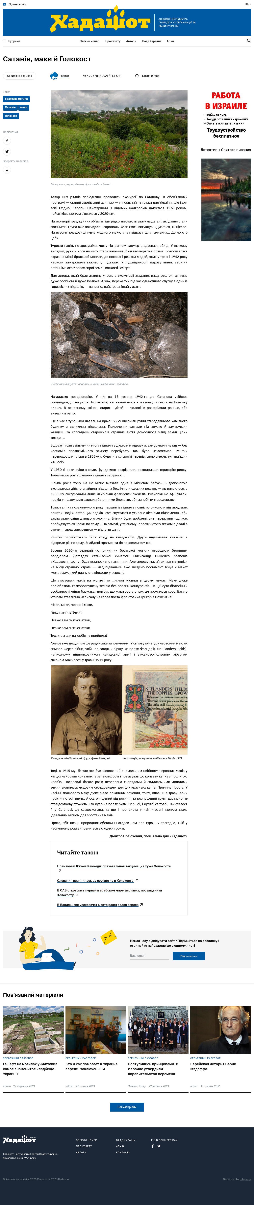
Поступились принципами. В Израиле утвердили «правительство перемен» (153, 1069)
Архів (170, 41)
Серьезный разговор (18, 1058)
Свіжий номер (89, 41)
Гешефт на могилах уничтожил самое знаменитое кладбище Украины (30, 1069)
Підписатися (17, 4)
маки (23, 107)
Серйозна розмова (19, 76)
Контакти (123, 1152)
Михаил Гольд (137, 1086)
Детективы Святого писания (226, 150)
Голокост (11, 116)
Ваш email (137, 956)
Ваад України (151, 41)
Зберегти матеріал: (16, 161)
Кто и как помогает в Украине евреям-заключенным (91, 1066)
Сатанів (10, 107)
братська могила (16, 99)
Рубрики (14, 41)
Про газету (112, 41)
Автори (131, 41)
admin (65, 76)
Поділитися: (11, 132)
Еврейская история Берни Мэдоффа (213, 1066)
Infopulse (245, 1179)
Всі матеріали (127, 1107)
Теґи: (6, 92)
